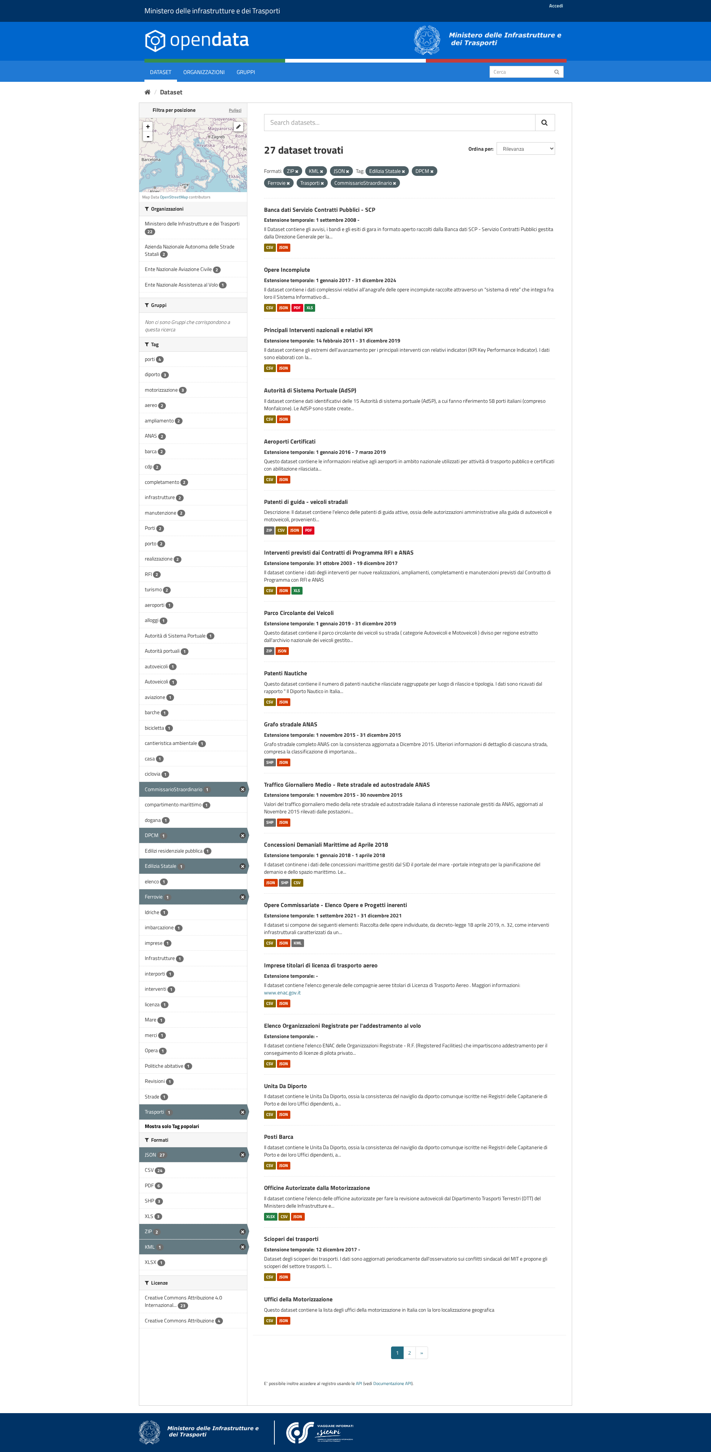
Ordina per (480, 149)
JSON (283, 247)
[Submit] (557, 71)
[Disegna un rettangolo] (238, 126)
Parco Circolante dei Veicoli (299, 612)
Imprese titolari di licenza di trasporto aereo (321, 965)
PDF (297, 308)
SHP (269, 762)
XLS (310, 308)
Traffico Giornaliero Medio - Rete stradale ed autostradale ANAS (347, 784)
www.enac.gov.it (282, 992)
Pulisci (235, 110)
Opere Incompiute (287, 269)
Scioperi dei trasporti (291, 1238)
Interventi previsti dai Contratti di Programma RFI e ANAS (339, 552)
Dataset (160, 72)
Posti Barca (278, 1136)
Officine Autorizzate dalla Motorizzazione (317, 1187)
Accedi (556, 5)
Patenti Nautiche (285, 673)
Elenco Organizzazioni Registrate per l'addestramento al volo (342, 1025)
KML (297, 943)
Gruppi (246, 72)
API (359, 1383)
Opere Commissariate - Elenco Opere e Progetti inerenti (335, 904)
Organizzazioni (204, 72)
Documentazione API (392, 1383)
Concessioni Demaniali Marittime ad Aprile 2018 (326, 844)
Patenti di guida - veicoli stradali (306, 501)
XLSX (270, 1217)
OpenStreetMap (174, 197)
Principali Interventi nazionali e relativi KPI (318, 329)
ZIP (269, 530)
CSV (269, 247)
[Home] (147, 92)
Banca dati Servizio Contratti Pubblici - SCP (319, 209)
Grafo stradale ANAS (290, 724)
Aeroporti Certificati (290, 441)
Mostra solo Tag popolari (172, 1126)
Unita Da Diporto (285, 1085)
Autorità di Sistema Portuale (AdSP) (310, 390)
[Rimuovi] (296, 171)
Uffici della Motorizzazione (298, 1299)
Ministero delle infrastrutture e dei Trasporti (212, 10)
